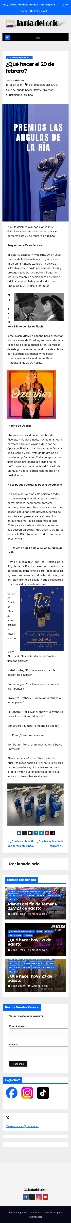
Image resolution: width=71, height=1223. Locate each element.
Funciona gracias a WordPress (25, 1212)
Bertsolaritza (16, 959)
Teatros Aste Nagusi (19, 968)
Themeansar (35, 1216)
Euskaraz (49, 959)
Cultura (13, 964)
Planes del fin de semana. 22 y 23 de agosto (33, 906)
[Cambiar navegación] (38, 37)
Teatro (12, 900)
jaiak (48, 891)
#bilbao (28, 95)
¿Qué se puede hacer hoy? (19, 58)
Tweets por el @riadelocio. (22, 1126)
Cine (51, 964)
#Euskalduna (14, 95)
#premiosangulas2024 (43, 84)
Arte (38, 959)
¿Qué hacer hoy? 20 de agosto (30, 978)
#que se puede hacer (19, 90)
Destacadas (54, 896)
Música (40, 896)
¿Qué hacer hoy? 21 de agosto (29, 942)
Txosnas (29, 896)
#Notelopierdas (43, 90)
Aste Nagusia (15, 896)
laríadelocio (17, 80)
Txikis (12, 891)
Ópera (30, 959)
